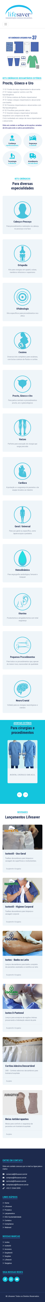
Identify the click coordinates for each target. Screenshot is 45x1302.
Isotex (7, 1242)
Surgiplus (8, 1263)
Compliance (9, 1224)
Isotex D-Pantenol (14, 1012)
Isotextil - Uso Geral (15, 853)
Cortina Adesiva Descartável (20, 1066)
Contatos (8, 1220)
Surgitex (8, 1256)
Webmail (8, 1227)
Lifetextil (8, 1260)
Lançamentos (10, 1213)
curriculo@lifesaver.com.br (16, 1181)
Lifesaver (8, 1206)
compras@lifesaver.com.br (16, 1178)
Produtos (8, 1210)
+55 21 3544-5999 (13, 1188)
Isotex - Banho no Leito (17, 959)
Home (7, 1203)
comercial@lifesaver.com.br (16, 1174)
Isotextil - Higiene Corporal (19, 906)
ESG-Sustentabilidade (13, 1217)
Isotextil (8, 1246)
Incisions (8, 1249)
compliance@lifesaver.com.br (17, 1185)
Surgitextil (8, 1253)
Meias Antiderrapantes (17, 1119)
